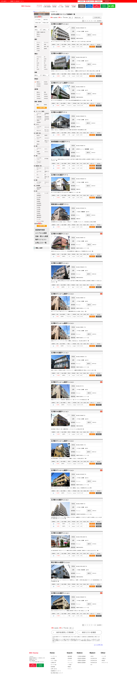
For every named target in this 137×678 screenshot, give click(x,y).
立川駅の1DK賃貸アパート (59, 175)
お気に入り (92, 46)
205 (53, 404)
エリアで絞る (37, 19)
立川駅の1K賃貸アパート (59, 112)
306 (53, 434)
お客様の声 (53, 662)
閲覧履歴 (99, 1)
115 (53, 46)
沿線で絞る (45, 19)
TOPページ (35, 11)
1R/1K (92, 656)
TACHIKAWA (47, 6)
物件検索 (70, 656)
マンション (70, 662)
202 (53, 76)
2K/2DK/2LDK (94, 660)
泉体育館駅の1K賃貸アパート (60, 141)
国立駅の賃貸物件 (82, 658)
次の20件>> (99, 20)
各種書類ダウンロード (56, 670)
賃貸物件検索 (40, 230)
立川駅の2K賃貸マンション (60, 533)
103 (53, 316)
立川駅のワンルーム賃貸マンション (62, 83)
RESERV (104, 6)
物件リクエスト (41, 239)
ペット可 (104, 656)
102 (53, 493)
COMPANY (73, 6)
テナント (70, 668)
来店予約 (107, 1)
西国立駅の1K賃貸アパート (60, 204)
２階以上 (104, 658)
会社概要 (53, 658)
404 (53, 523)
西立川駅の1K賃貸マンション (60, 562)
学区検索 (70, 658)
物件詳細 (98, 46)
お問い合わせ (54, 668)
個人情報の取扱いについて (57, 672)
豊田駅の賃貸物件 (82, 662)
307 (53, 615)
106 (53, 105)
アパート (70, 660)
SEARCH (54, 6)
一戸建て (70, 664)
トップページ (54, 656)
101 (53, 256)
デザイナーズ (105, 662)
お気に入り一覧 (41, 243)
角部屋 (103, 660)
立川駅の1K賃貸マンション (60, 24)
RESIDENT (82, 6)
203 (53, 134)
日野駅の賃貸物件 (82, 660)
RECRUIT (67, 6)
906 (53, 526)
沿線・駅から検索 (41, 236)
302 (53, 345)
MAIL (96, 6)
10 (95, 20)
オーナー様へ (54, 664)
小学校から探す (38, 22)
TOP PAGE (39, 6)
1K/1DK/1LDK (94, 658)
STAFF (61, 6)
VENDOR (89, 6)
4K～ (92, 664)
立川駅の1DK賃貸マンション (60, 593)
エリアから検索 (41, 233)
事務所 (69, 666)
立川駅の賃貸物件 (82, 656)
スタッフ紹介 (54, 660)
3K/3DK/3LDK (94, 662)
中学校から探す (46, 22)
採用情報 (53, 666)
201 (53, 168)
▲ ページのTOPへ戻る (98, 644)
